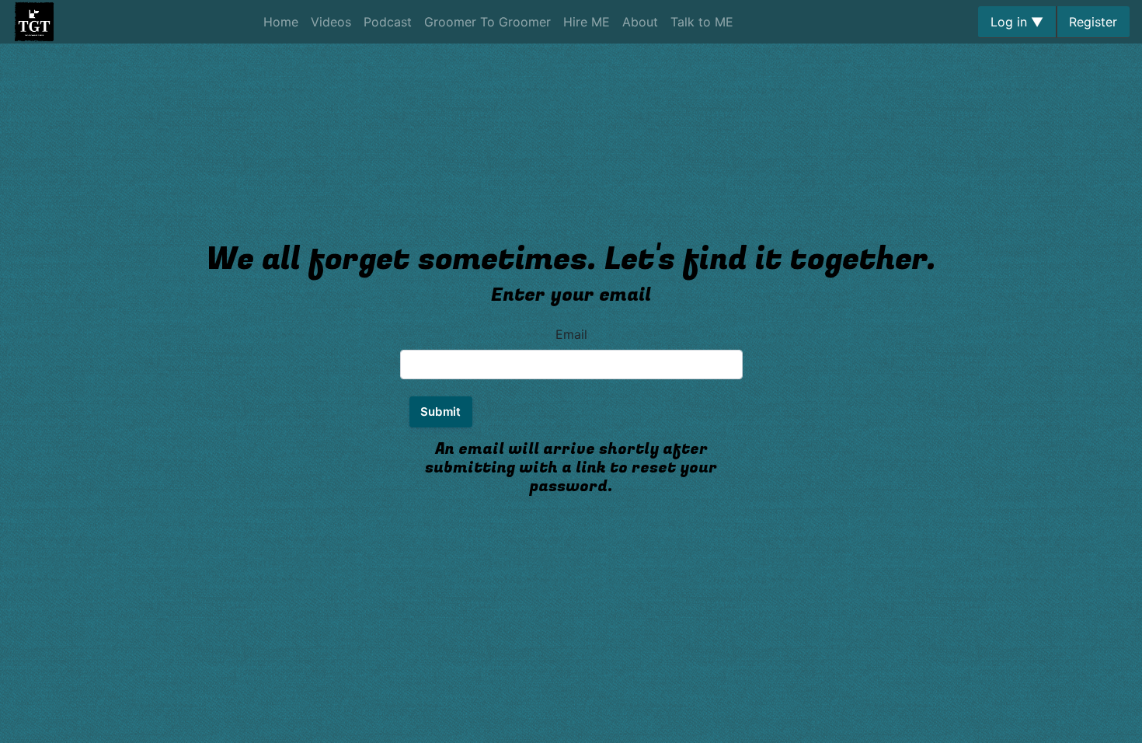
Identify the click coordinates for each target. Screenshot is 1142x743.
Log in (1017, 22)
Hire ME (586, 22)
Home (280, 22)
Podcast (388, 22)
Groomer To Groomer (487, 22)
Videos (331, 22)
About (640, 22)
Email (571, 334)
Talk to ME (701, 22)
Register (1093, 22)
